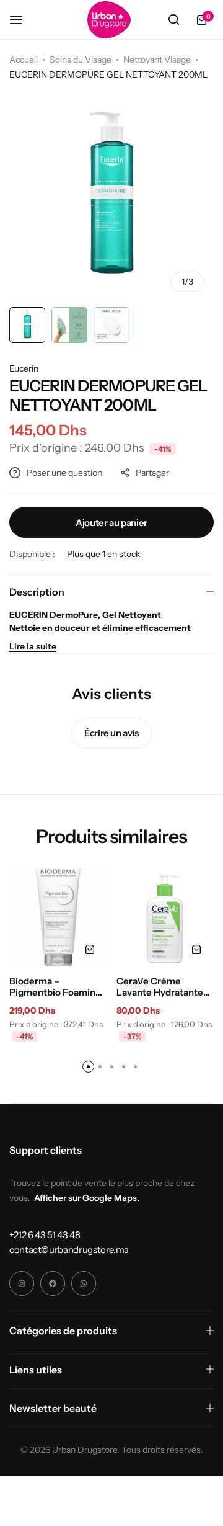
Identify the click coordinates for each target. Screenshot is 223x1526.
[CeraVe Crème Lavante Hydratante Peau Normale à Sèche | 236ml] (165, 917)
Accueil (23, 59)
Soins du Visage (81, 59)
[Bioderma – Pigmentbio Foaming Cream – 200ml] (58, 917)
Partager (152, 472)
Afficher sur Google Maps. (86, 1197)
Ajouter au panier (111, 523)
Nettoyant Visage (157, 59)
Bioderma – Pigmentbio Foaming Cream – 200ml (55, 987)
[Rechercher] (173, 19)
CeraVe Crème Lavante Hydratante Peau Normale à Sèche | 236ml (159, 987)
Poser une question (64, 472)
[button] (90, 949)
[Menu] (22, 19)
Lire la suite (32, 646)
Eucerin (23, 368)
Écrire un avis (111, 733)
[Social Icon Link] (21, 1283)
